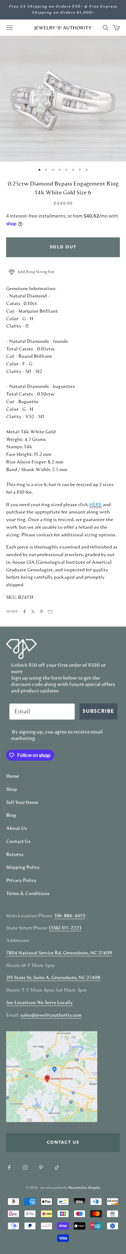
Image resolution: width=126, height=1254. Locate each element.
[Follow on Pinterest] (41, 1167)
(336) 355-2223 (65, 928)
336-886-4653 (69, 916)
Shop (11, 790)
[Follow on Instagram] (25, 1167)
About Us (16, 829)
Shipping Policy (23, 868)
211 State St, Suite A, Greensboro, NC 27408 (53, 978)
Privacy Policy (21, 881)
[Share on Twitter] (33, 611)
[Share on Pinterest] (41, 611)
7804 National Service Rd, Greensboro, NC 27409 (59, 953)
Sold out (63, 247)
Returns (15, 855)
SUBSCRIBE (98, 711)
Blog (11, 815)
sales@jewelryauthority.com (51, 1015)
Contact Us (18, 842)
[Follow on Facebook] (9, 1167)
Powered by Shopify (84, 1187)
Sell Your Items (22, 803)
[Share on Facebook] (24, 611)
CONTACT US (63, 1142)
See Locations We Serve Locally (39, 1003)
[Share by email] (50, 611)
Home (12, 776)
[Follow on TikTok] (57, 1167)
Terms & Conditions (28, 894)
